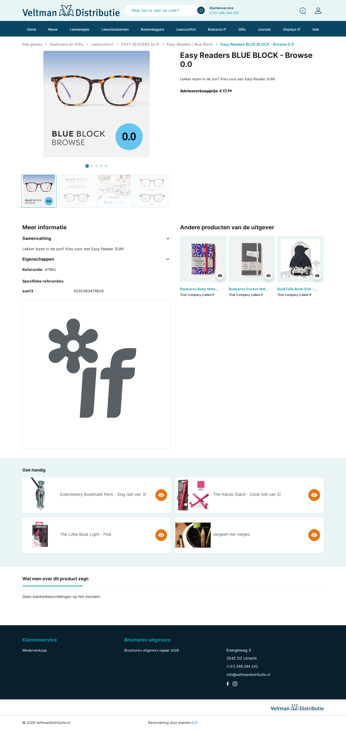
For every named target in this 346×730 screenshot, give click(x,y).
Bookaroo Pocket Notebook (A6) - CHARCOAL (268, 289)
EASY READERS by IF (140, 44)
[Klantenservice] (302, 10)
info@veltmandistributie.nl (248, 674)
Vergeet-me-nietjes (231, 534)
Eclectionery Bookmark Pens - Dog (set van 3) (103, 494)
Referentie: (32, 269)
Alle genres (32, 44)
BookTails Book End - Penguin (302, 289)
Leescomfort (102, 44)
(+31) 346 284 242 (224, 13)
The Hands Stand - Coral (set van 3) (247, 494)
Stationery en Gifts (66, 44)
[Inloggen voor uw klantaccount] (318, 10)
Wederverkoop (34, 650)
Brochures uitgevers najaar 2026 (151, 650)
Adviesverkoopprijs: (206, 91)
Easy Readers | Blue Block (190, 44)
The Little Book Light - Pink (85, 534)
